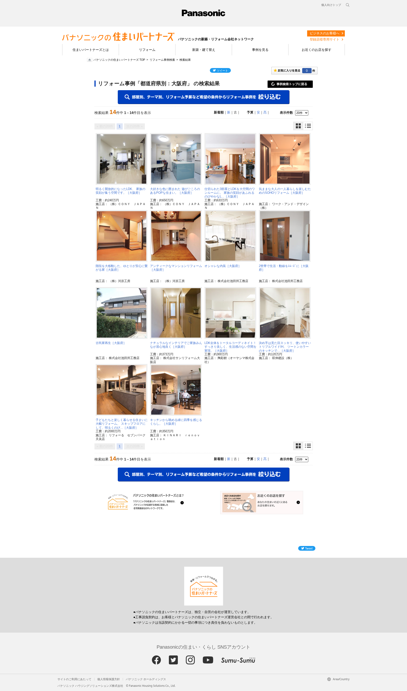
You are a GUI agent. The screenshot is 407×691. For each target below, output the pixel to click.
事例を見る (260, 50)
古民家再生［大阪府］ (111, 343)
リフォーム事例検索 (162, 59)
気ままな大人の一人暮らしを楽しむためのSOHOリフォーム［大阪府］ (285, 190)
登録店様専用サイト (324, 39)
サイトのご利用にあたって (74, 679)
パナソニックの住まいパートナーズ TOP (119, 59)
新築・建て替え (203, 50)
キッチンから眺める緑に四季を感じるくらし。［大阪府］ (176, 421)
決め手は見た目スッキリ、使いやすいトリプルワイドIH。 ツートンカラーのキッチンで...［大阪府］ (285, 346)
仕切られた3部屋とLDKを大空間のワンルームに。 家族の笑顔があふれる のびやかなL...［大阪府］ (229, 192)
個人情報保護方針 (108, 679)
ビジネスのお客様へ (324, 33)
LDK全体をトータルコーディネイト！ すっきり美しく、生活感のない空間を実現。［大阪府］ (230, 346)
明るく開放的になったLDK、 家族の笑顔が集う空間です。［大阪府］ (120, 190)
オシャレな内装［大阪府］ (222, 266)
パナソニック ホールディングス (146, 679)
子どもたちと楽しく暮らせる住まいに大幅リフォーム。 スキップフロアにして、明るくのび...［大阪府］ (122, 423)
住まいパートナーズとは (91, 50)
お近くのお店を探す (316, 50)
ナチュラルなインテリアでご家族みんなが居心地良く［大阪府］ (176, 344)
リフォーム (147, 50)
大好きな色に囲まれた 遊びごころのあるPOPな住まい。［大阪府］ (175, 190)
